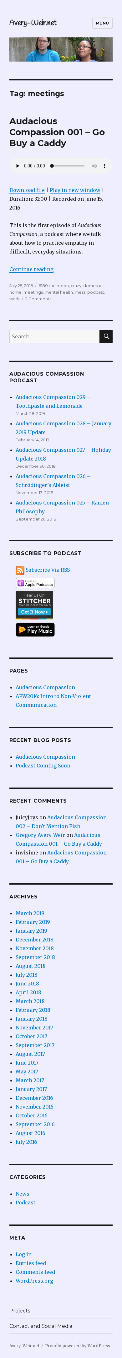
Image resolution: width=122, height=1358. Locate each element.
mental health (59, 292)
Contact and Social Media (40, 1326)
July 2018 (27, 975)
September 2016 (35, 1124)
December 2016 (34, 1098)
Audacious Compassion (45, 687)
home (15, 292)
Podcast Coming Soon (43, 765)
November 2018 (35, 948)
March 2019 (30, 913)
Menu (102, 22)
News (22, 1194)
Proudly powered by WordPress (77, 1346)
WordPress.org (34, 1281)
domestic (93, 285)
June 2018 (27, 983)
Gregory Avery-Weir (40, 835)
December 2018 (34, 939)
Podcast (25, 1202)
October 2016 (32, 1115)
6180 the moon (53, 285)
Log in (24, 1254)
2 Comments (38, 298)
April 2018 (28, 992)
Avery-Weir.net (33, 23)
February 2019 (33, 922)
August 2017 (30, 1054)
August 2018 (31, 966)
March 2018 (30, 1001)
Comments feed (35, 1272)
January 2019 (31, 931)
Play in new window (75, 190)
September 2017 (35, 1045)
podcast (95, 292)
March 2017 (30, 1080)
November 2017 (34, 1027)
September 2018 (35, 957)
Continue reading (31, 269)
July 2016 (26, 1142)
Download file (27, 190)
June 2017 (27, 1063)
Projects (19, 1311)
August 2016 (30, 1133)
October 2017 (31, 1036)
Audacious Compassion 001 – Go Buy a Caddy (57, 132)
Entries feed (31, 1263)
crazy (76, 285)
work (14, 298)
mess (80, 292)
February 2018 (33, 1010)
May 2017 (27, 1071)
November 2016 (34, 1107)
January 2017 (31, 1089)
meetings (33, 292)
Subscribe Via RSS (48, 570)
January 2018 (32, 1019)
